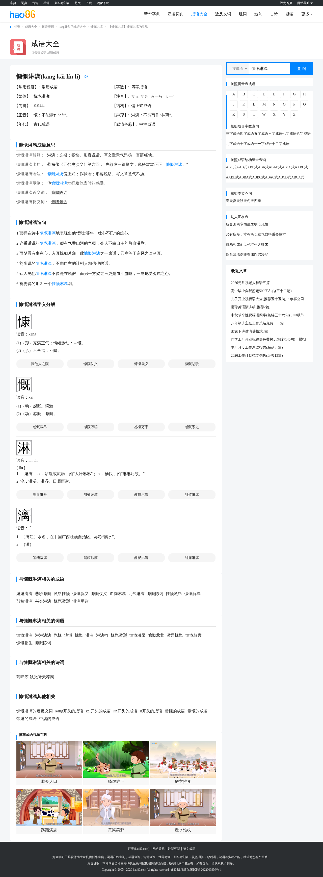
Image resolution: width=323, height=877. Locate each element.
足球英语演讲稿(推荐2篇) (251, 307)
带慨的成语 (197, 711)
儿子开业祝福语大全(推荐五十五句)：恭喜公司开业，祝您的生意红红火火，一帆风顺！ (267, 299)
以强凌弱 (261, 254)
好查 (17, 27)
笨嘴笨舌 (59, 202)
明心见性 (261, 224)
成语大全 (199, 14)
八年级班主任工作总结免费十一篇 (257, 323)
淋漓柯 (102, 635)
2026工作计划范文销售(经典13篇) (257, 355)
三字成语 (233, 134)
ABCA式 (297, 177)
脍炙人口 (49, 781)
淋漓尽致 (80, 601)
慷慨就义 (141, 364)
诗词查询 (149, 857)
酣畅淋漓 (91, 495)
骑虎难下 (116, 781)
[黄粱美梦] (116, 807)
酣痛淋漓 (141, 495)
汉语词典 (176, 14)
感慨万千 (141, 427)
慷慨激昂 (174, 593)
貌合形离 (233, 224)
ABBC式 (258, 177)
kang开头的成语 (69, 711)
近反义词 (223, 14)
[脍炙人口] (49, 759)
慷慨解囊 (192, 593)
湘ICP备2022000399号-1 (206, 869)
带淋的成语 (26, 718)
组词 (243, 14)
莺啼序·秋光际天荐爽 (35, 677)
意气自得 (265, 234)
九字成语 (233, 144)
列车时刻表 (62, 3)
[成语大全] (18, 47)
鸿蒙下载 (103, 3)
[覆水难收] (183, 807)
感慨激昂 (40, 427)
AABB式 (232, 177)
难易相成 (233, 244)
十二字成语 (280, 144)
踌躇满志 (49, 830)
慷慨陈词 (59, 192)
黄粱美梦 (116, 830)
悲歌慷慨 (43, 593)
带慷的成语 (175, 711)
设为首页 (286, 3)
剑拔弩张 (247, 254)
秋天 (243, 201)
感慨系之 (192, 427)
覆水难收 (183, 830)
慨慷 (58, 635)
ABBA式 (245, 177)
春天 (229, 201)
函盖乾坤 (247, 244)
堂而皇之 (247, 224)
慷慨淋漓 (97, 27)
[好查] (22, 14)
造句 (258, 14)
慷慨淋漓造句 (32, 222)
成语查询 (134, 857)
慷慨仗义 (91, 364)
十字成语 (247, 144)
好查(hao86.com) (138, 848)
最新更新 (174, 848)
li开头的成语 (151, 711)
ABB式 (252, 167)
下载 (89, 3)
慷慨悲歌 (192, 364)
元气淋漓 (136, 593)
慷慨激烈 (62, 601)
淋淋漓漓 (24, 593)
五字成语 (261, 134)
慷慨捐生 (24, 643)
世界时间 (164, 857)
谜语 (290, 14)
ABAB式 (275, 167)
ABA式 (263, 167)
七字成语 (289, 134)
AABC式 (301, 167)
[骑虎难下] (116, 759)
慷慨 (79, 635)
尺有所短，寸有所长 (242, 234)
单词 (46, 3)
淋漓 (90, 635)
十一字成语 (263, 144)
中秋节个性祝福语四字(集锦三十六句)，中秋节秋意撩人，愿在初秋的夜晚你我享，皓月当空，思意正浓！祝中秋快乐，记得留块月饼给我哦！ (268, 315)
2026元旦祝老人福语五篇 (250, 283)
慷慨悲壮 (156, 635)
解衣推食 (183, 781)
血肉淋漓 (118, 593)
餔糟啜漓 (40, 558)
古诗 (35, 3)
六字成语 (275, 134)
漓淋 (68, 635)
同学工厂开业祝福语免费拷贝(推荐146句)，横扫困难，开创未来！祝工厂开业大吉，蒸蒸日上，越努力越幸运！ (268, 340)
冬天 (250, 201)
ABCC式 (288, 167)
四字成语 (139, 87)
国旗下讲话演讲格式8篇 (249, 331)
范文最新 (189, 848)
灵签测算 (198, 857)
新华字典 (152, 14)
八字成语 (304, 134)
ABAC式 (271, 177)
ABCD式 (284, 177)
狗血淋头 (40, 495)
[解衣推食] (183, 759)
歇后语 (211, 857)
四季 (257, 201)
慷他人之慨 (40, 364)
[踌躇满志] (49, 807)
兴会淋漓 (43, 601)
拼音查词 (48, 27)
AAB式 (241, 167)
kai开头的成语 (98, 711)
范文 (78, 3)
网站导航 (158, 848)
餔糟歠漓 (91, 558)
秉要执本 (279, 234)
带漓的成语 (49, 718)
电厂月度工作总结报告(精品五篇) (257, 347)
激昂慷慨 (62, 593)
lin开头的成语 (125, 711)
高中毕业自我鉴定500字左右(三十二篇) (261, 291)
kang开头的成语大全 (72, 27)
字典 (13, 3)
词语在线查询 (116, 857)
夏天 (236, 201)
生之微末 (261, 244)
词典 (24, 3)
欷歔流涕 (233, 254)
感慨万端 (91, 427)
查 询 (301, 68)
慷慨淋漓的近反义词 (34, 711)
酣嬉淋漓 (192, 495)
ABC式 (231, 167)
